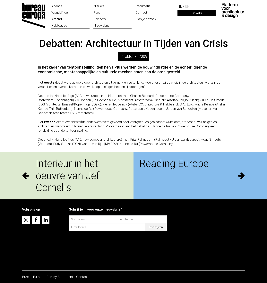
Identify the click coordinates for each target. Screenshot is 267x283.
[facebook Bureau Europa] (36, 220)
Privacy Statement (59, 277)
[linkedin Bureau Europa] (45, 220)
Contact (82, 277)
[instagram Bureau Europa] (26, 220)
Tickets (196, 13)
